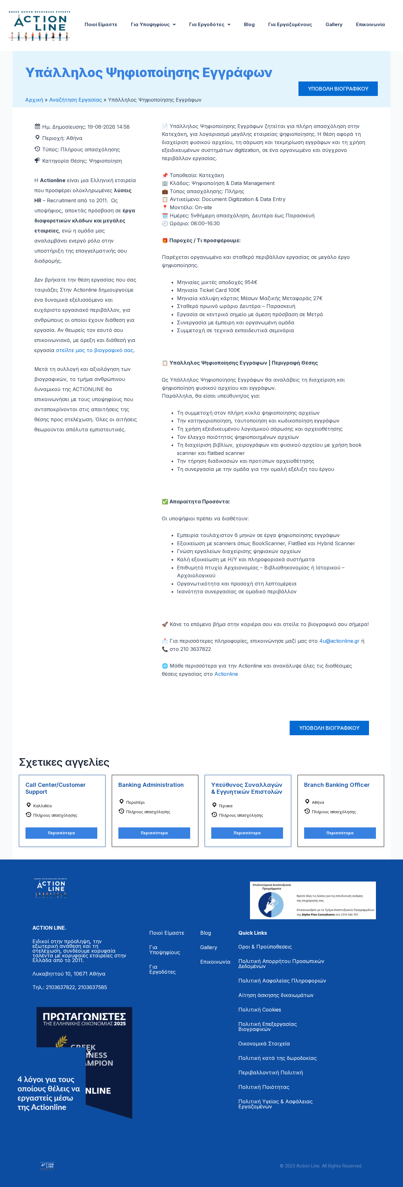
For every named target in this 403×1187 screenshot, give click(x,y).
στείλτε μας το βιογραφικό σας (94, 350)
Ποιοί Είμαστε (101, 24)
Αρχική (34, 100)
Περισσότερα (61, 833)
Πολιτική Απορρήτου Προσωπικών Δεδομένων (281, 963)
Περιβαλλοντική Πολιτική (270, 1072)
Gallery (334, 24)
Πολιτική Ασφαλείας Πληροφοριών (282, 980)
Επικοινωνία (370, 24)
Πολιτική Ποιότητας (263, 1087)
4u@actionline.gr (339, 641)
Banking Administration (151, 784)
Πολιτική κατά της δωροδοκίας (277, 1058)
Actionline (226, 674)
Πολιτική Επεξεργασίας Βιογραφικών (267, 1026)
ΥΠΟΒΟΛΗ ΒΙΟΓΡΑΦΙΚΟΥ (338, 89)
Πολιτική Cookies (259, 1009)
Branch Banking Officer (337, 784)
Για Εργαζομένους (290, 24)
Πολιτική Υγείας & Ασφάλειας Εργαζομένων (275, 1104)
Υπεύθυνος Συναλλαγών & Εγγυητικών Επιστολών (246, 788)
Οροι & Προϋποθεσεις (265, 946)
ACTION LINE (48, 928)
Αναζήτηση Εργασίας (75, 100)
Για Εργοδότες (206, 24)
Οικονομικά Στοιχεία (264, 1043)
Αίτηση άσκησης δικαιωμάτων (276, 995)
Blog (249, 24)
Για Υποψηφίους (150, 24)
